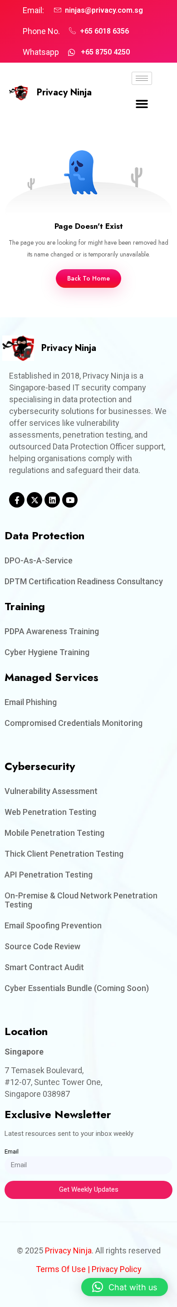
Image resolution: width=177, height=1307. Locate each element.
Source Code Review (42, 946)
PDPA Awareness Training (52, 631)
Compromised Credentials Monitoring (74, 723)
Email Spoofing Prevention (53, 925)
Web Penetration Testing (50, 812)
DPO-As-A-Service (39, 560)
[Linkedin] (52, 500)
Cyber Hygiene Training (47, 652)
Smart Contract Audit (44, 967)
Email (12, 1151)
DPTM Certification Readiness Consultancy (84, 581)
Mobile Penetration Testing (54, 833)
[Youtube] (70, 500)
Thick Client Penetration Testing (64, 853)
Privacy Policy (117, 1269)
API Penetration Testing (49, 874)
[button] (142, 104)
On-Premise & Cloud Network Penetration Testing (81, 900)
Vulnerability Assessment (51, 791)
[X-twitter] (34, 500)
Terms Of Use (61, 1269)
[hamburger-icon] (142, 78)
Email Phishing (31, 702)
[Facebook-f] (17, 500)
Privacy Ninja (64, 92)
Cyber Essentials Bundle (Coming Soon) (77, 988)
